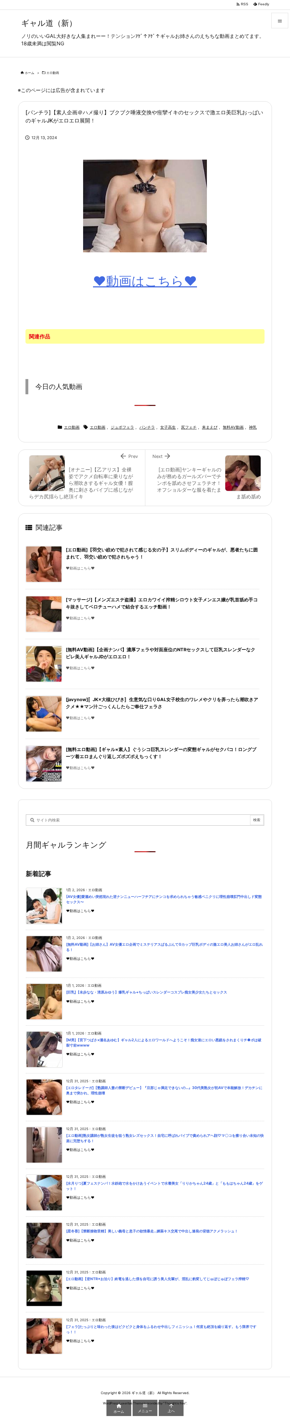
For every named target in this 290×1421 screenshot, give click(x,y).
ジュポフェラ (122, 427)
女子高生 (168, 427)
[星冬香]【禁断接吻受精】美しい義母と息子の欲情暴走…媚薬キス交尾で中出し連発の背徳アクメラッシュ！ (152, 1231)
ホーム (29, 73)
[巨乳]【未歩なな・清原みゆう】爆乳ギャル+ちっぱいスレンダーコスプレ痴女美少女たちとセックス (146, 992)
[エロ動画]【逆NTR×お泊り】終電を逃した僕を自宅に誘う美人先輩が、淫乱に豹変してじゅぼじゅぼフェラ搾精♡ (157, 1279)
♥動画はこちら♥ (145, 281)
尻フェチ (189, 427)
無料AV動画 (233, 427)
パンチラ (147, 427)
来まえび (210, 427)
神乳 (253, 427)
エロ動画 (52, 73)
